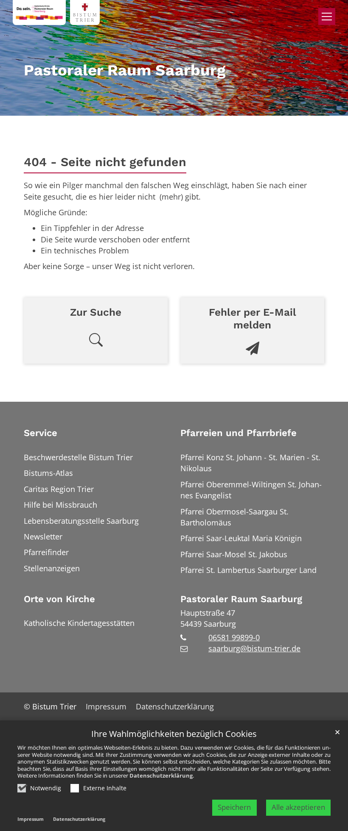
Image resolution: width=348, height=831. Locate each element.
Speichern (234, 807)
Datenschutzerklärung (161, 775)
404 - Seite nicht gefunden (105, 162)
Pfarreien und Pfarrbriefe (238, 433)
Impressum (30, 819)
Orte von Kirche (59, 599)
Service (40, 433)
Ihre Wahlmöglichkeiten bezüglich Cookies (174, 734)
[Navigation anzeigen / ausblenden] (326, 16)
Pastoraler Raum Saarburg (241, 599)
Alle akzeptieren (298, 807)
